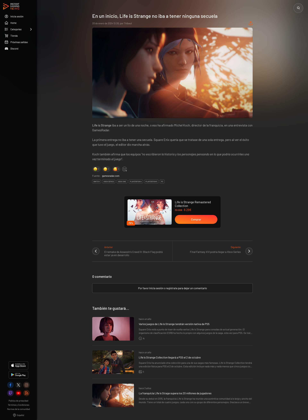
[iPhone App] (18, 365)
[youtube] (18, 393)
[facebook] (10, 385)
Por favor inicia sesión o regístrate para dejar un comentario (172, 288)
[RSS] (26, 393)
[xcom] (18, 385)
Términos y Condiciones (18, 405)
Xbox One (122, 181)
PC (162, 181)
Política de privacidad (18, 400)
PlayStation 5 (151, 181)
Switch (96, 181)
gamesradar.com (110, 175)
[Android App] (18, 375)
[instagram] (26, 385)
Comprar (196, 219)
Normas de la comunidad (18, 409)
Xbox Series (108, 181)
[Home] (11, 6)
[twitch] (10, 393)
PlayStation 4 (136, 181)
